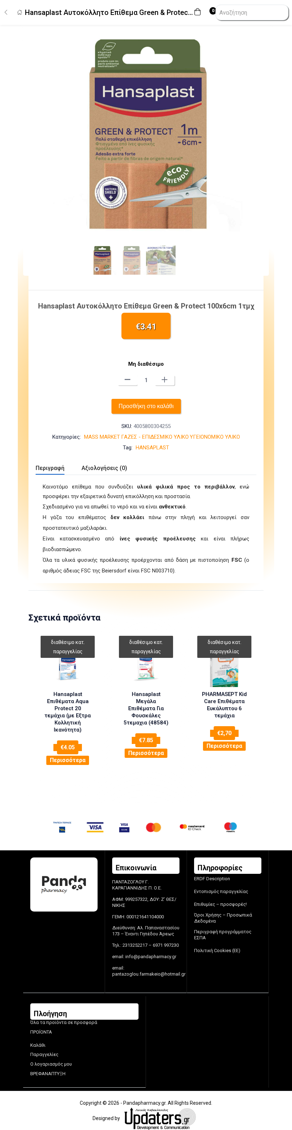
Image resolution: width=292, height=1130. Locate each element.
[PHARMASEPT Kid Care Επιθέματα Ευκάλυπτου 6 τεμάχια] (224, 666)
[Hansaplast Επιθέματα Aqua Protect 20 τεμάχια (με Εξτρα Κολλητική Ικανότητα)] (68, 666)
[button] (199, 12)
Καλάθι (38, 1045)
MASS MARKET (102, 437)
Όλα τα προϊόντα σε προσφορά (63, 1022)
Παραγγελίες (44, 1054)
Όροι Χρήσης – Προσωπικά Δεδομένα (223, 918)
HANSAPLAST (152, 447)
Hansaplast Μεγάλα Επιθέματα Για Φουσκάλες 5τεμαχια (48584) (146, 708)
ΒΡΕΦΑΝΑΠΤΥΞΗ (48, 1073)
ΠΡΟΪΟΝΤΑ (41, 1032)
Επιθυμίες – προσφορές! (220, 904)
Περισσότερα (67, 760)
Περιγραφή (50, 468)
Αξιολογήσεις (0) (104, 468)
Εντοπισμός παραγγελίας (221, 891)
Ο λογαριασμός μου (51, 1064)
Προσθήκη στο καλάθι (146, 406)
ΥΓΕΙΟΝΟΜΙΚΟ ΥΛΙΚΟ (215, 437)
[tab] (59, 469)
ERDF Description (212, 878)
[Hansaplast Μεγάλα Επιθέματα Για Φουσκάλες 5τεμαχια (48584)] (146, 666)
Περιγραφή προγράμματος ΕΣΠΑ (222, 934)
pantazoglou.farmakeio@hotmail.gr (149, 974)
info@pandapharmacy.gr (150, 956)
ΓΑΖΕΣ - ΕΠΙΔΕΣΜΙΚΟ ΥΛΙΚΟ (155, 437)
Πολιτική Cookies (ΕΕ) (217, 950)
